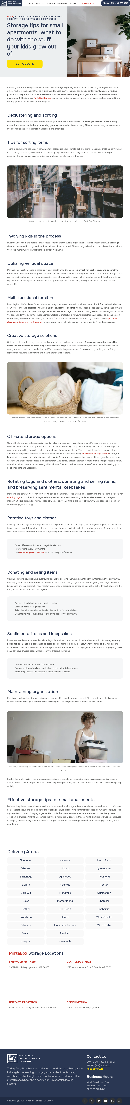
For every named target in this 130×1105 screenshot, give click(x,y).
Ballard (26, 884)
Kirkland (65, 868)
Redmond (104, 876)
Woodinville (104, 925)
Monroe (65, 917)
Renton (104, 884)
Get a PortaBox (87, 3)
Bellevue (26, 892)
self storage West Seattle (31, 552)
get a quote (25, 63)
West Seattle (104, 917)
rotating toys (13, 497)
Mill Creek (65, 909)
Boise (26, 901)
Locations (62, 3)
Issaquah (26, 941)
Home (31, 3)
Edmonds (26, 925)
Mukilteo (65, 933)
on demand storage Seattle (95, 453)
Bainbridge (26, 876)
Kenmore (65, 860)
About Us (40, 3)
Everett (25, 933)
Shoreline (104, 901)
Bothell (26, 909)
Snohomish (104, 909)
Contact (74, 3)
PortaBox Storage (42, 98)
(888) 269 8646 (117, 3)
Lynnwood (65, 876)
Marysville (65, 892)
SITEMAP (48, 1100)
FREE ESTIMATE (95, 1069)
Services (51, 3)
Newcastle (65, 941)
